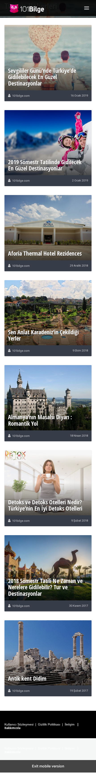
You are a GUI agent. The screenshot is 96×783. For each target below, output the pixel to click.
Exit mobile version (48, 766)
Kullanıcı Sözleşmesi (18, 724)
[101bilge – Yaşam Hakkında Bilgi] (27, 8)
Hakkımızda (12, 728)
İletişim (70, 724)
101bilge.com (21, 95)
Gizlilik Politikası (49, 724)
